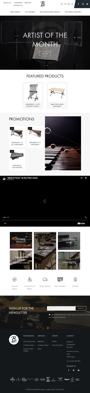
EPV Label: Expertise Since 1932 (45, 251)
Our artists (18, 3)
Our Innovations (69, 260)
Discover (45, 53)
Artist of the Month (45, 39)
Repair (39, 349)
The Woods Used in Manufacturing (21, 260)
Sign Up (80, 308)
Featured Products (21, 240)
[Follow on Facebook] (78, 4)
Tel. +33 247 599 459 (73, 361)
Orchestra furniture (28, 345)
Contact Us (17, 5)
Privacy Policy (60, 389)
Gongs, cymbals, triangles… (28, 350)
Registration (41, 341)
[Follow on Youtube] (87, 4)
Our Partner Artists (69, 241)
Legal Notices (51, 389)
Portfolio (54, 341)
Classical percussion (29, 341)
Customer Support (43, 345)
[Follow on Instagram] (82, 4)
